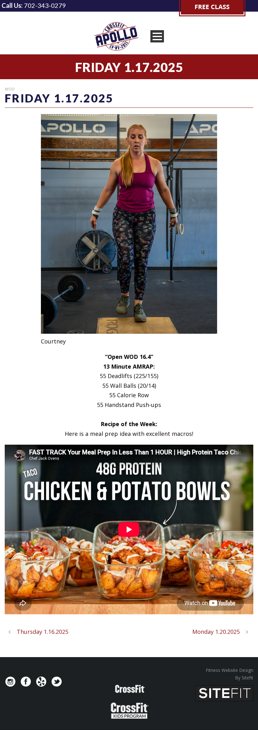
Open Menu (157, 36)
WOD (10, 89)
